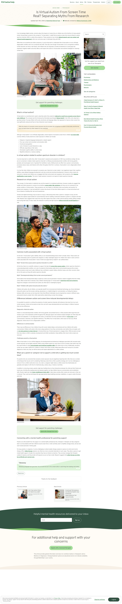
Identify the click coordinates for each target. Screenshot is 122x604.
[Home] (7, 2)
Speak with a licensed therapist (61, 548)
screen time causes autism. (58, 266)
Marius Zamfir (60, 118)
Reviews (89, 2)
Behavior (86, 87)
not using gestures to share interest (27, 331)
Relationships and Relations (91, 80)
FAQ (85, 2)
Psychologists (88, 85)
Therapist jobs (96, 2)
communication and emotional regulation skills (42, 345)
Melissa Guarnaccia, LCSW (84, 20)
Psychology (66, 8)
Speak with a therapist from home (49, 106)
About (77, 2)
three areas (70, 316)
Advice (81, 2)
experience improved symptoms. (69, 280)
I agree (114, 600)
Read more (21, 473)
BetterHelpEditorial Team (53, 20)
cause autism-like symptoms (52, 185)
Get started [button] (94, 68)
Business (72, 2)
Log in (108, 2)
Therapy (86, 82)
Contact (103, 2)
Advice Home (56, 8)
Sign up (77, 520)
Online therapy (28, 451)
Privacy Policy (57, 598)
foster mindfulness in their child (40, 372)
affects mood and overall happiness (68, 200)
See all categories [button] (89, 92)
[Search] (104, 34)
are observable (75, 134)
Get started (117, 2)
